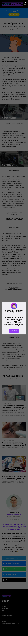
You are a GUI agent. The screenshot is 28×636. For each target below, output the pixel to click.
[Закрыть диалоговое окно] (25, 2)
